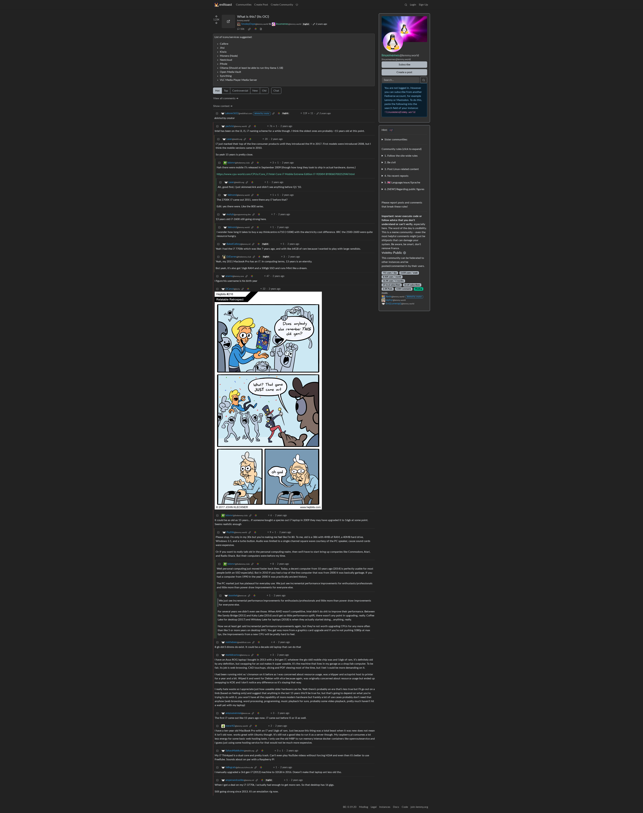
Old (264, 90)
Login (413, 4)
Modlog (418, 289)
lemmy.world (243, 20)
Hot (217, 90)
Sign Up (423, 4)
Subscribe (404, 64)
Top (226, 90)
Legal (374, 807)
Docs (396, 807)
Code (405, 807)
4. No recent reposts (396, 176)
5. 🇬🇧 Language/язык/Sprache (402, 182)
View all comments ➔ (225, 98)
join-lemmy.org (419, 807)
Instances (384, 807)
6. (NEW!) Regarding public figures (404, 189)
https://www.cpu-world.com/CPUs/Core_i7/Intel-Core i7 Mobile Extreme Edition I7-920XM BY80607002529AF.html (286, 174)
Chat (276, 90)
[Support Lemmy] (296, 4)
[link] (249, 29)
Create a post (404, 72)
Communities (244, 4)
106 (242, 29)
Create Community (282, 4)
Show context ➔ (222, 106)
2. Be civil (390, 162)
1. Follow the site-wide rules (401, 155)
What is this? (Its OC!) (253, 16)
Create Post (261, 4)
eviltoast (225, 4)
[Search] (406, 4)
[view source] (261, 29)
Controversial (240, 90)
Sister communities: (396, 139)
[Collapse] (217, 113)
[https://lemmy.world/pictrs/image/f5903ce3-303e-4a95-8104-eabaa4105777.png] (228, 21)
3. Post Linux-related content (401, 169)
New (255, 90)
